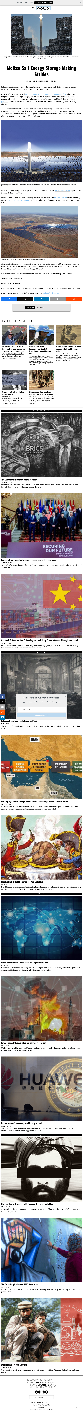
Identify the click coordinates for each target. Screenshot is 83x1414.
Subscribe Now (41, 715)
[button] (41, 697)
